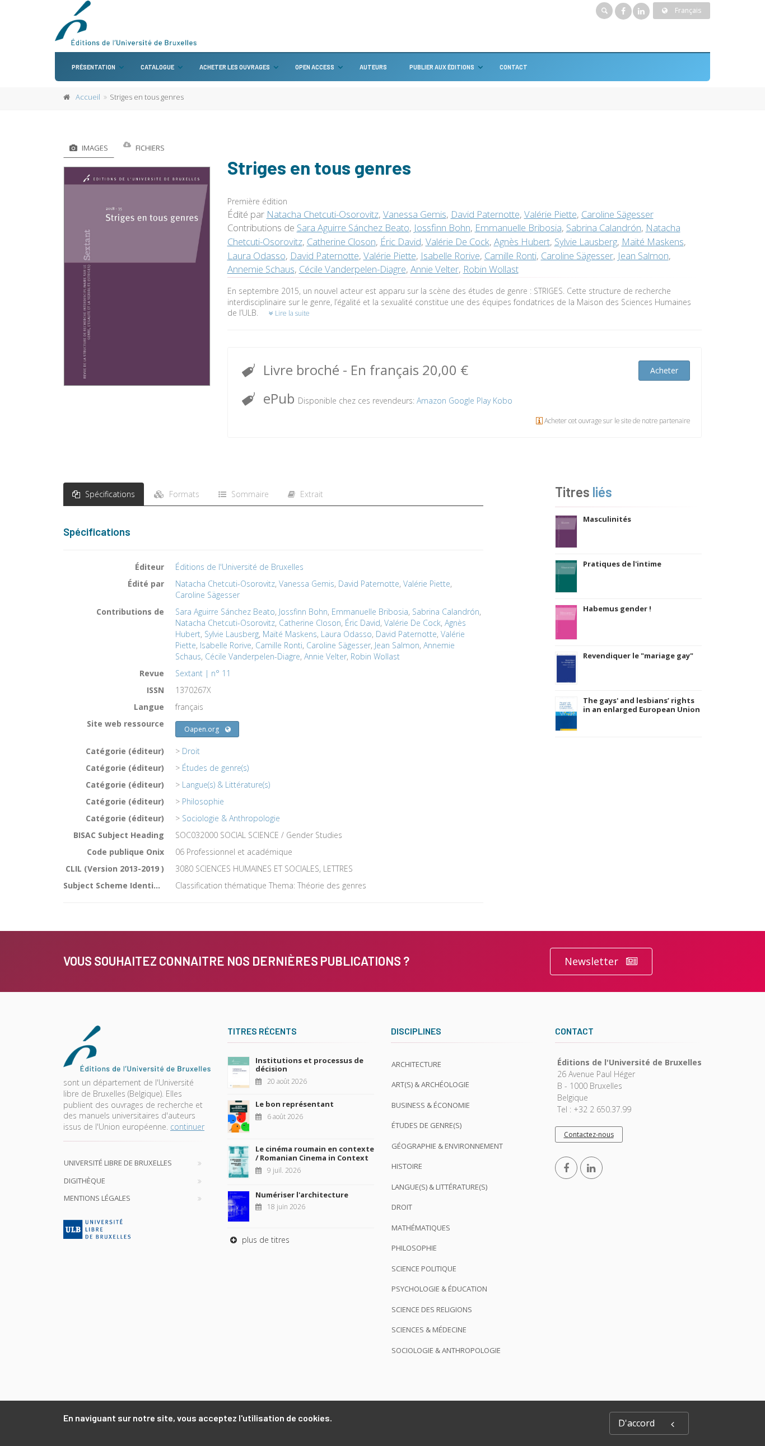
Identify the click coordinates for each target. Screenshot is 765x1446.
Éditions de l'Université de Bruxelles (239, 566)
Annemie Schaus (261, 269)
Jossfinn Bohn (442, 227)
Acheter (664, 370)
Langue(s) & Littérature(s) (226, 784)
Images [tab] (94, 148)
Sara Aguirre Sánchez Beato (353, 227)
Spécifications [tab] (109, 494)
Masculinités (607, 519)
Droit (191, 751)
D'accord (636, 1423)
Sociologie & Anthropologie (231, 818)
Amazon (431, 400)
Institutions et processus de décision (309, 1064)
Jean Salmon (643, 255)
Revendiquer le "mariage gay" (638, 656)
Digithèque (84, 1181)
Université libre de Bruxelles (118, 1163)
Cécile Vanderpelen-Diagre (352, 269)
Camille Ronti (510, 255)
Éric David (400, 241)
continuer (187, 1126)
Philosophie (203, 801)
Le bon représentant (294, 1104)
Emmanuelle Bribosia (518, 227)
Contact (514, 67)
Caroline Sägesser (617, 214)
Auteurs (373, 67)
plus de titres (265, 1239)
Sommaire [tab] (249, 494)
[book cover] (137, 276)
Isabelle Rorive (450, 255)
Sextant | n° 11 (203, 673)
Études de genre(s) (215, 767)
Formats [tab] (183, 494)
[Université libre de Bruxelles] (137, 1229)
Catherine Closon (341, 241)
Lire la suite (291, 313)
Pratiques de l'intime (622, 564)
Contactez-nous (589, 1134)
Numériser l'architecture (301, 1195)
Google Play (470, 400)
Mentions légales (97, 1198)
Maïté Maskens (653, 241)
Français (687, 10)
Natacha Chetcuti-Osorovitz (323, 214)
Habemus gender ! (617, 608)
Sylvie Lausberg (585, 241)
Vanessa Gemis (414, 214)
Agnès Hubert (522, 241)
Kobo (502, 400)
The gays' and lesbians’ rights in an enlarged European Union (641, 704)
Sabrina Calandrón (603, 227)
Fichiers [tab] (149, 148)
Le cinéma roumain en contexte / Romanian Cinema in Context (314, 1153)
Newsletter (591, 961)
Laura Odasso (256, 255)
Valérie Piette (550, 214)
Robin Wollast (491, 269)
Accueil (88, 97)
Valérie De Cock (457, 241)
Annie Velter (435, 269)
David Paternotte (485, 214)
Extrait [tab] (310, 494)
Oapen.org (201, 729)
